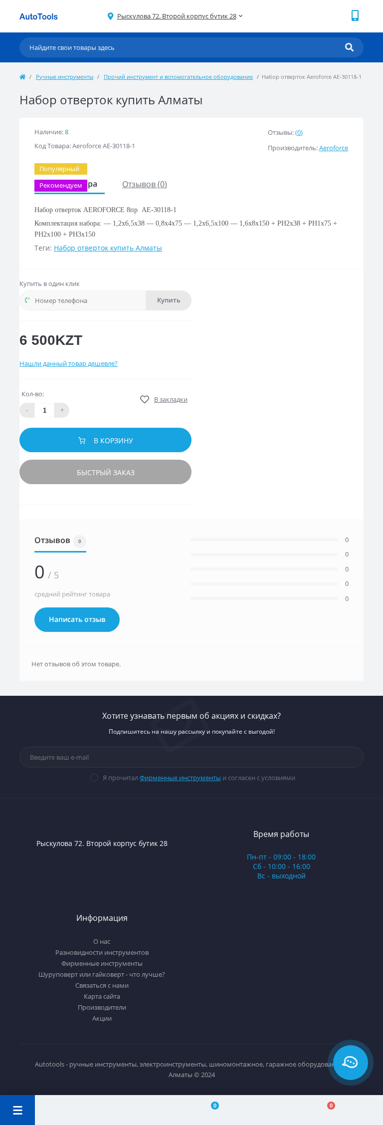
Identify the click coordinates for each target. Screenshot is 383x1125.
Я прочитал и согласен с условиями (199, 778)
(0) (299, 132)
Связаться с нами (102, 985)
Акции (102, 1018)
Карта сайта (102, 996)
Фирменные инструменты (180, 777)
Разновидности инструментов (102, 952)
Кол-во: (32, 393)
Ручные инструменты (64, 76)
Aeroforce (333, 147)
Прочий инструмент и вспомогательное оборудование (178, 76)
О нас (101, 941)
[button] (176, 16)
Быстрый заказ (106, 472)
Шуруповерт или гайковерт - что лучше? (101, 974)
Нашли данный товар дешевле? (68, 363)
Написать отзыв (77, 619)
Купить (169, 300)
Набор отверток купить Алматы (108, 248)
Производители (102, 1007)
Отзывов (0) (144, 184)
